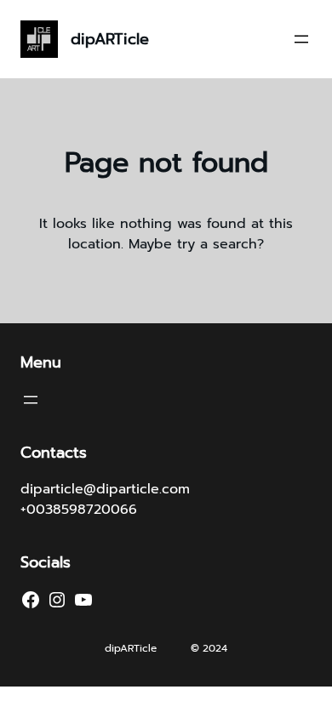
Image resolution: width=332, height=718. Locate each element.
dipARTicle (110, 39)
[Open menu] (301, 39)
